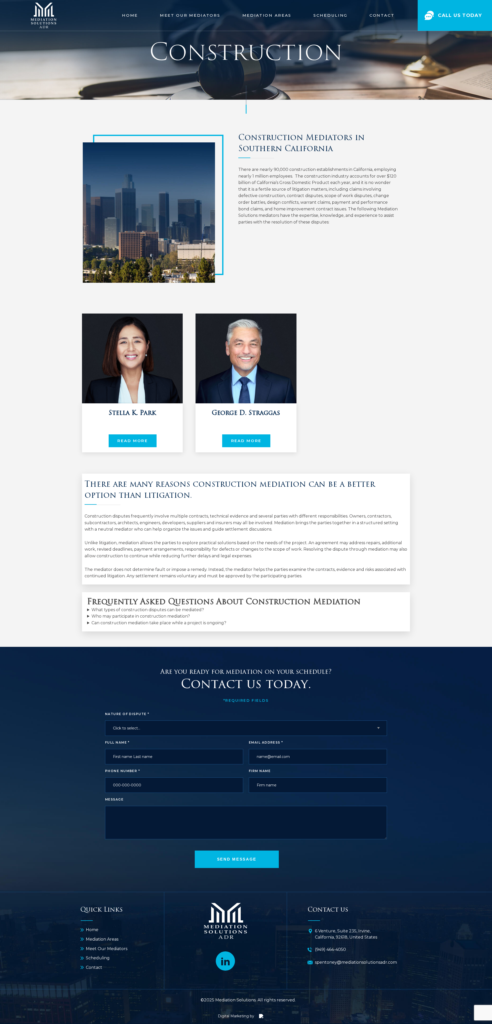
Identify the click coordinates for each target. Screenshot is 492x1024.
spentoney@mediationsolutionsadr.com (356, 962)
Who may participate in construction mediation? (140, 616)
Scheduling (330, 15)
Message (114, 799)
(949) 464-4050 (330, 949)
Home (130, 15)
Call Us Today (460, 15)
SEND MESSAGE (237, 859)
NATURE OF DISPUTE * (127, 714)
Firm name (260, 771)
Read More (132, 440)
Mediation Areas (267, 15)
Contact (382, 15)
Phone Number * (122, 771)
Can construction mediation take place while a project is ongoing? (158, 622)
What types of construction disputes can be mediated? (147, 609)
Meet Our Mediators (190, 15)
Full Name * (117, 742)
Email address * (266, 742)
